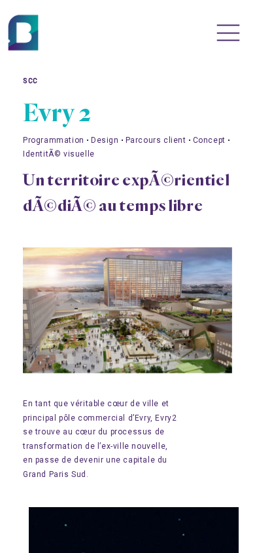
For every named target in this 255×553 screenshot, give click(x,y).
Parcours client (156, 140)
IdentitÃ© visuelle (59, 154)
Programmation (53, 140)
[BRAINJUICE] (26, 33)
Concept (209, 140)
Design (105, 140)
